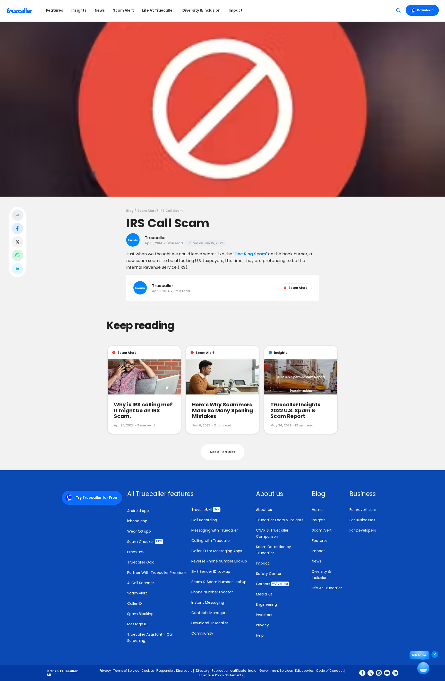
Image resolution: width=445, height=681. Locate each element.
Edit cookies (304, 670)
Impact (236, 10)
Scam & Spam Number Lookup (218, 581)
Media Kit (264, 594)
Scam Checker (144, 541)
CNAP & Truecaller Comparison (272, 533)
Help (260, 635)
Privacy (262, 625)
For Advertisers (362, 509)
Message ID (137, 624)
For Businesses (362, 520)
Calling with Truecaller (211, 540)
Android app (138, 510)
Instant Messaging (207, 602)
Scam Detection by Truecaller (273, 550)
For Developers (362, 530)
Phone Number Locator (212, 592)
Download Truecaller (209, 623)
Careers (272, 583)
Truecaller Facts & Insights (279, 520)
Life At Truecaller (158, 10)
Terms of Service (126, 670)
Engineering (266, 604)
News (100, 10)
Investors (264, 614)
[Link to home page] (20, 10)
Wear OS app (139, 531)
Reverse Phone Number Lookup (219, 561)
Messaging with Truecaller (214, 530)
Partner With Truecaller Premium (156, 572)
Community (202, 633)
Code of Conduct (330, 670)
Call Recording (204, 520)
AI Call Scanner (140, 582)
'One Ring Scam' (250, 254)
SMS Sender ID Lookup (210, 571)
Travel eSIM (205, 509)
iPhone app (137, 521)
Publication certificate (229, 670)
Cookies (147, 670)
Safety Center (268, 573)
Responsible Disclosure (174, 670)
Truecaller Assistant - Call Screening (150, 637)
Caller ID (134, 603)
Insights (79, 10)
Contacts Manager (208, 612)
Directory (203, 670)
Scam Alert (123, 10)
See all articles (222, 452)
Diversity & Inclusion (201, 10)
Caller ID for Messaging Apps (216, 550)
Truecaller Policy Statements (221, 675)
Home (317, 509)
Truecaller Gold (141, 562)
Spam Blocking (140, 613)
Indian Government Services (270, 670)
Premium (135, 551)
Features (54, 10)
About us (264, 509)
